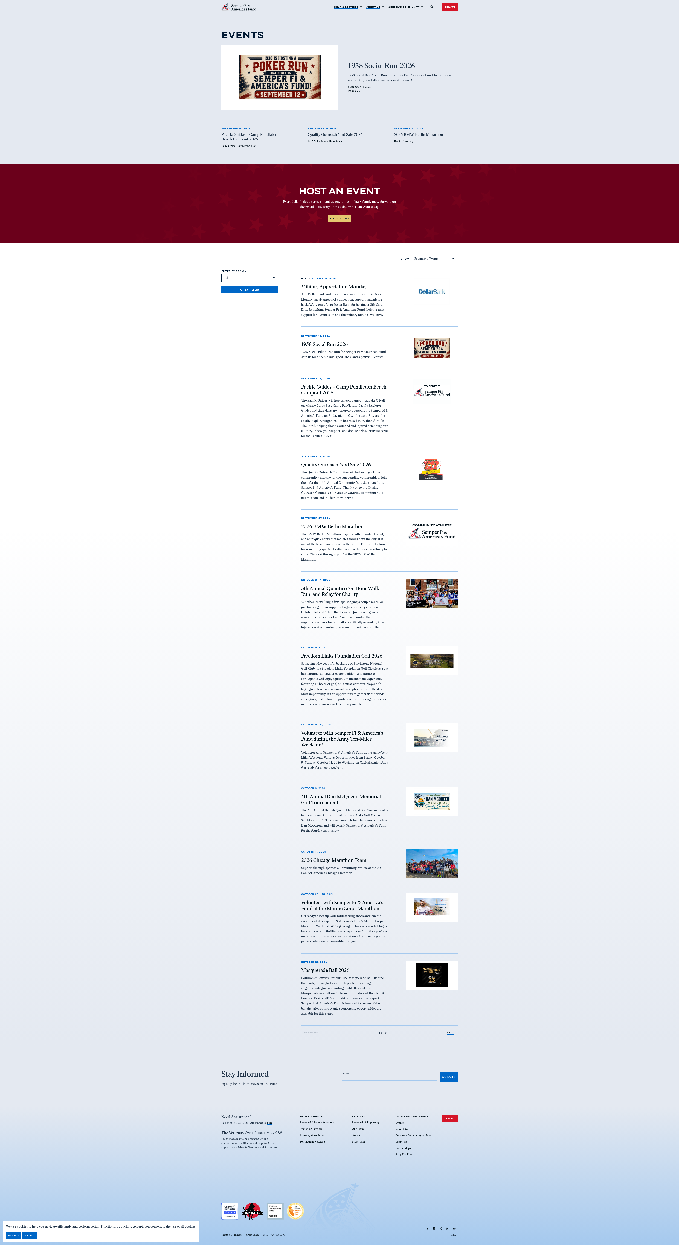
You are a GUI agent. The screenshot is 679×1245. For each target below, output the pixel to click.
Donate (449, 6)
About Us (373, 6)
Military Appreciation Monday (334, 286)
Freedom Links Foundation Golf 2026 (342, 656)
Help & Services (346, 6)
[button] (432, 7)
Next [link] (450, 1032)
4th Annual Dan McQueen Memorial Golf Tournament (341, 799)
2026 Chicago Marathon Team (334, 860)
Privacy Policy (252, 1234)
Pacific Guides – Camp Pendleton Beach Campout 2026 (344, 389)
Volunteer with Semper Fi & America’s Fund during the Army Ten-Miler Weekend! (342, 739)
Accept (13, 1235)
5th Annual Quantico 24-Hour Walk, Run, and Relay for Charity (341, 591)
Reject (29, 1235)
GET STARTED (339, 218)
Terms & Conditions (231, 1234)
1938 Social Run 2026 (324, 344)
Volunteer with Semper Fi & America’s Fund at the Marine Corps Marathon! (342, 905)
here (269, 1123)
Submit (448, 1077)
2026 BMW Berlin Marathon (332, 526)
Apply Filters (250, 289)
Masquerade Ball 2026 (325, 970)
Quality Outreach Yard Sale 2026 (336, 464)
